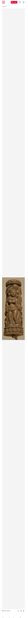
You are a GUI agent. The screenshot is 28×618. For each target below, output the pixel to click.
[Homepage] (3, 2)
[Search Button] (20, 2)
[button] (13, 308)
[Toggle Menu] (23, 2)
